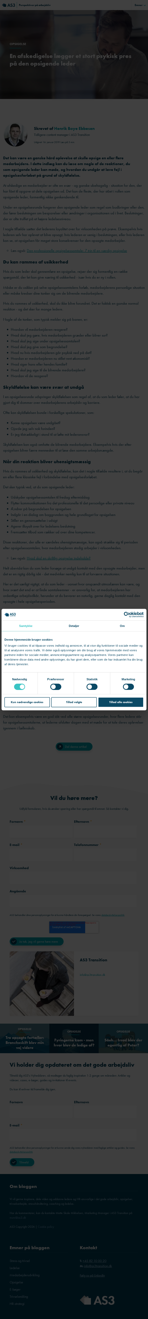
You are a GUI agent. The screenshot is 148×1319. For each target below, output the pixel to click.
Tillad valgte (74, 702)
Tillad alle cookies (121, 702)
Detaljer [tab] (74, 625)
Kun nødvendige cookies (27, 702)
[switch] (55, 687)
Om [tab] (122, 625)
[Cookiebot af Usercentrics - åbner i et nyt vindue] (127, 614)
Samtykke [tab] (25, 625)
